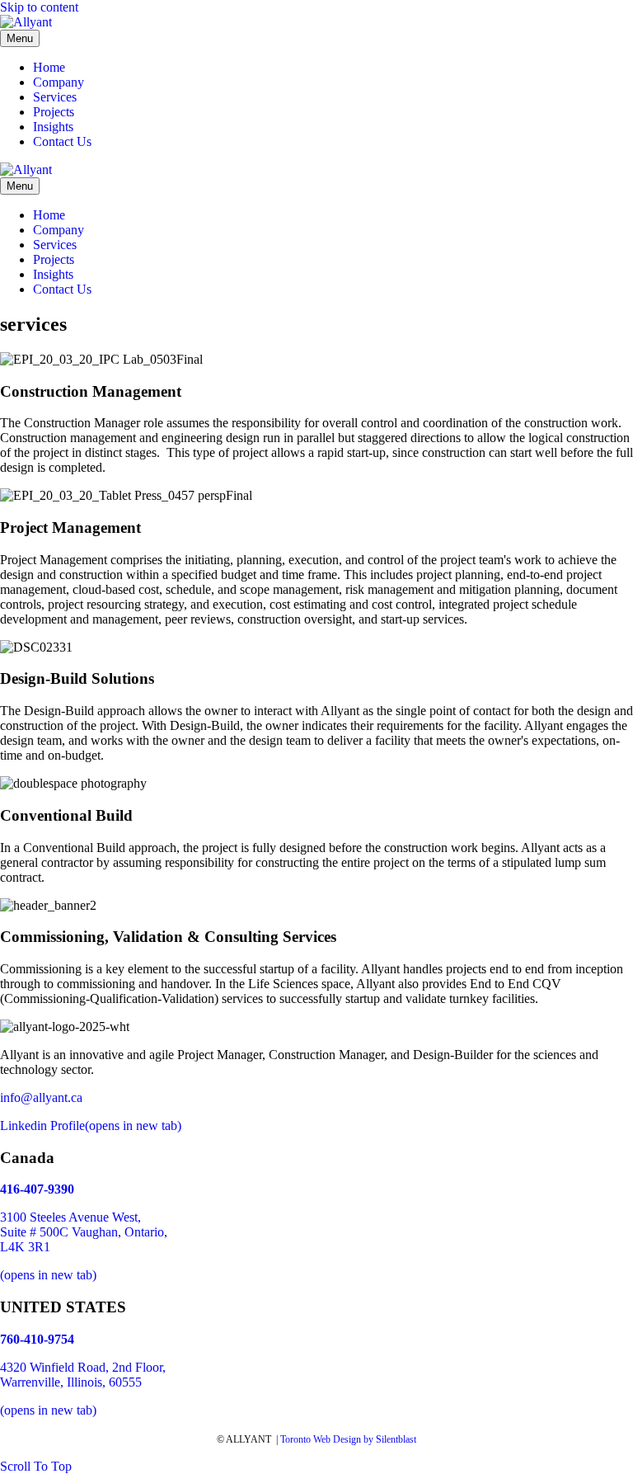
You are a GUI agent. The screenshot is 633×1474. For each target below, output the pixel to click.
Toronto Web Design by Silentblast (348, 1439)
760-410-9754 (37, 1339)
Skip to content (39, 7)
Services (55, 97)
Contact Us (62, 141)
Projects (53, 112)
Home (49, 67)
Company (58, 82)
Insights (53, 127)
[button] (36, 1466)
